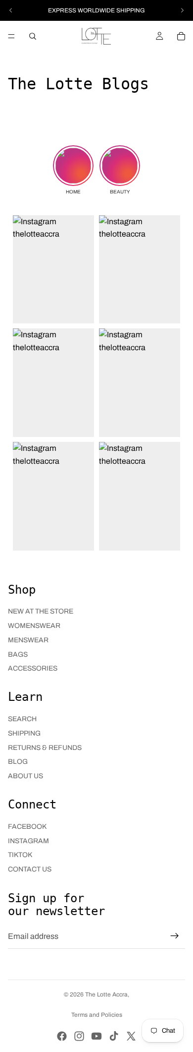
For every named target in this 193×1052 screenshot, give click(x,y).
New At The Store (40, 611)
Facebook (27, 826)
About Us (25, 776)
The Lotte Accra (106, 994)
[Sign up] (174, 936)
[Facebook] (62, 1036)
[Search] (33, 36)
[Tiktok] (114, 1036)
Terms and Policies (96, 1014)
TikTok (20, 855)
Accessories (32, 668)
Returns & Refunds (45, 747)
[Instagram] (79, 1036)
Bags (18, 654)
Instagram (28, 841)
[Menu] (11, 36)
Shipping (24, 733)
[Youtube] (96, 1036)
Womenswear (34, 625)
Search (22, 719)
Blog (18, 761)
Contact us (29, 869)
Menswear (28, 640)
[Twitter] (131, 1036)
